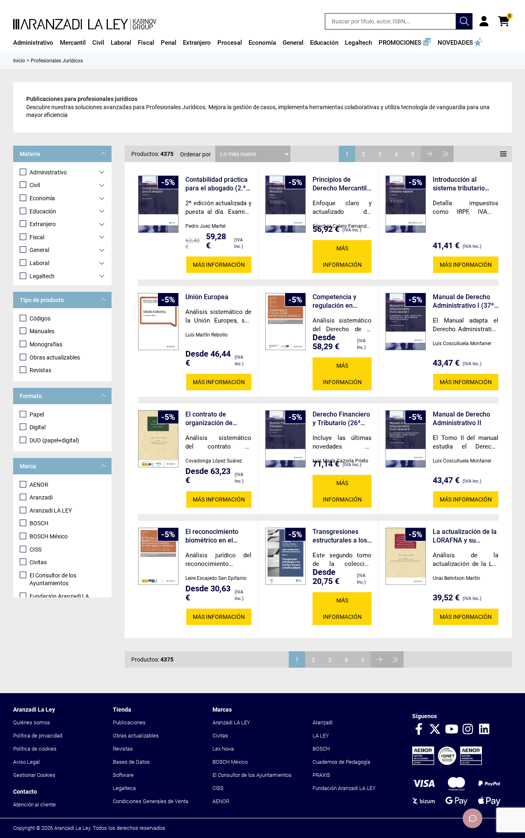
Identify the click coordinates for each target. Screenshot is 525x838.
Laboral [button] (121, 42)
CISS (35, 549)
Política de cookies (35, 749)
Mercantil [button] (73, 42)
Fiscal (37, 237)
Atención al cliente (34, 804)
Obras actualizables (55, 357)
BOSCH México (49, 536)
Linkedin (484, 730)
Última (445, 154)
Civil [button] (98, 42)
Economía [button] (262, 42)
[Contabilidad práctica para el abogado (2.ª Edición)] (158, 204)
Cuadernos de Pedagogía (341, 762)
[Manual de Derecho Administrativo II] (405, 439)
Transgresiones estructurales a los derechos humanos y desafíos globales (341, 536)
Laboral (39, 263)
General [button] (293, 42)
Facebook (418, 730)
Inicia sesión (484, 21)
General (39, 250)
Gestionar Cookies (34, 775)
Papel (37, 414)
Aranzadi (41, 497)
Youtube (451, 730)
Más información (219, 264)
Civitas (38, 562)
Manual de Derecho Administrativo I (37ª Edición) (463, 301)
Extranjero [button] (197, 42)
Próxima (429, 154)
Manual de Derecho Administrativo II (461, 418)
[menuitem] (33, 43)
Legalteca (124, 788)
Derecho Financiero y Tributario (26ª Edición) (341, 418)
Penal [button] (168, 42)
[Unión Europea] (158, 321)
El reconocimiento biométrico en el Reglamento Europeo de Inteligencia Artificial (216, 536)
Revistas (40, 370)
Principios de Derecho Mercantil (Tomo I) (340, 184)
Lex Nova (223, 749)
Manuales (42, 331)
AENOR (39, 484)
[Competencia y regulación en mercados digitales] (285, 321)
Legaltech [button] (358, 42)
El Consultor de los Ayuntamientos (53, 579)
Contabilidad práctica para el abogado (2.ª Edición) (216, 184)
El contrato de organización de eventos (209, 418)
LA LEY (321, 736)
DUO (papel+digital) (54, 440)
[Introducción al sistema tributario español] (405, 204)
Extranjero (43, 224)
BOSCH (39, 523)
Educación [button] (324, 42)
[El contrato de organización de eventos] (158, 439)
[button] (404, 43)
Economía (42, 198)
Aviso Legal (26, 762)
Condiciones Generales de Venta (150, 801)
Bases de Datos (131, 762)
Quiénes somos (31, 722)
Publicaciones (129, 722)
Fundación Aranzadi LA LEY (344, 788)
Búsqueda (464, 21)
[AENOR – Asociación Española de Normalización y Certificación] (447, 763)
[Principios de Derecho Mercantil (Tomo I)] (285, 204)
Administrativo (48, 172)
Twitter (435, 730)
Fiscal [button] (146, 42)
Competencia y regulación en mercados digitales (341, 301)
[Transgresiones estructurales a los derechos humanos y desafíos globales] (285, 556)
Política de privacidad (37, 736)
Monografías (46, 344)
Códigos (40, 318)
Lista (503, 154)
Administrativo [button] (33, 42)
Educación (43, 211)
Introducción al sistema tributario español (459, 184)
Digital (38, 427)
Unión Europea (206, 297)
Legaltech (42, 276)
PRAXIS (321, 775)
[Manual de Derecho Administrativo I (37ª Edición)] (405, 321)
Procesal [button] (229, 42)
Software (123, 775)
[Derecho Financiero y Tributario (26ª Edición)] (285, 439)
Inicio (19, 61)
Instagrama (468, 730)
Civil (35, 185)
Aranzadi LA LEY (51, 510)
